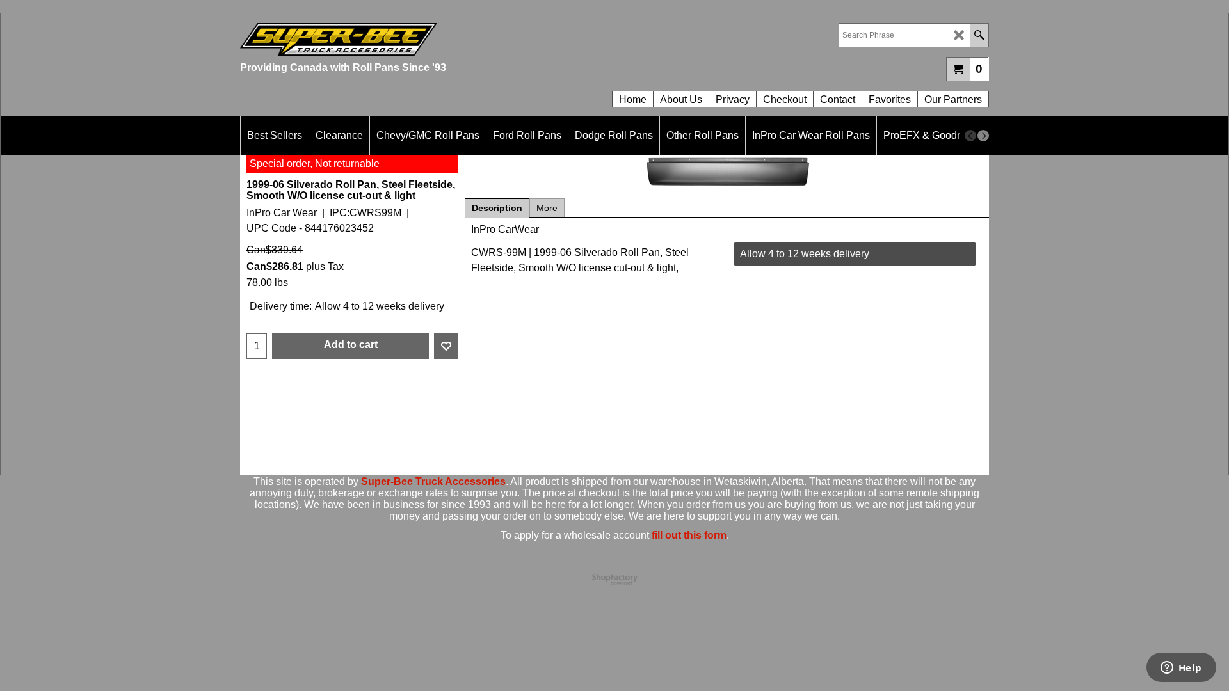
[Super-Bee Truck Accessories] (427, 39)
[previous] (970, 135)
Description (497, 208)
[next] (983, 135)
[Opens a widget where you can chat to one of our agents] (1181, 669)
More (547, 208)
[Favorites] (446, 346)
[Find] (979, 35)
